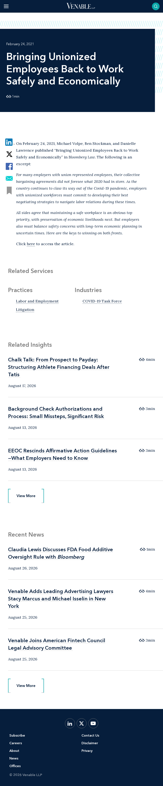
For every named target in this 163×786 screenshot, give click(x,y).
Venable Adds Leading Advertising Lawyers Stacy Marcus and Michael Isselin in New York (60, 598)
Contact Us (90, 735)
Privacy (87, 751)
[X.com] (82, 723)
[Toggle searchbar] (156, 6)
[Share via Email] (9, 178)
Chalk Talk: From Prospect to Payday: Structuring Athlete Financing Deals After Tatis (59, 367)
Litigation (25, 309)
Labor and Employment (37, 301)
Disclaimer (90, 743)
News (13, 758)
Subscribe (17, 735)
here (31, 243)
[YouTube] (93, 723)
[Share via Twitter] (9, 154)
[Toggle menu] (6, 6)
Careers (15, 743)
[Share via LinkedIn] (9, 142)
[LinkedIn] (70, 723)
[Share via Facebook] (9, 166)
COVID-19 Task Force (102, 301)
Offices (15, 766)
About (14, 751)
